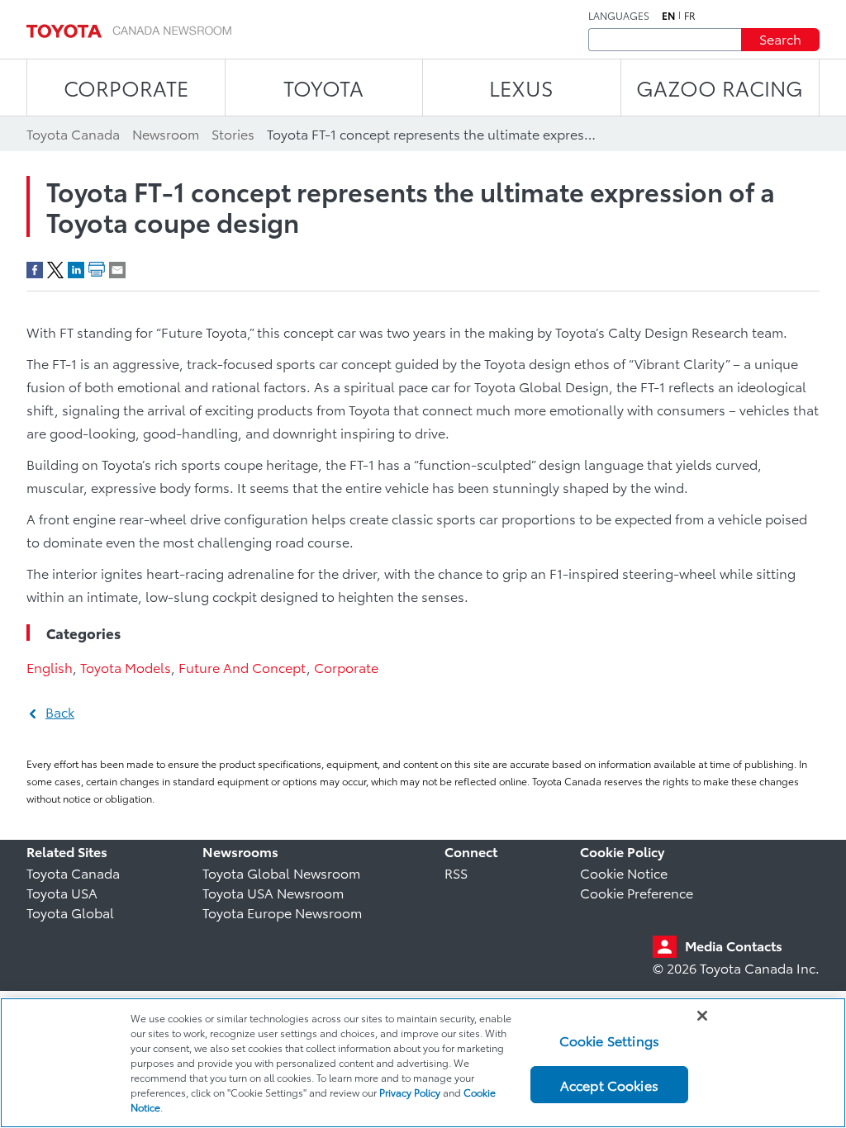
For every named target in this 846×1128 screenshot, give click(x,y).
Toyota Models (125, 666)
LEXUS (521, 87)
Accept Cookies (609, 1084)
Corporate (346, 666)
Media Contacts (733, 945)
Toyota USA (61, 892)
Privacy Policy (409, 1092)
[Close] (702, 1016)
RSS (456, 872)
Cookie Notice (624, 872)
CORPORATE (126, 87)
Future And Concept (242, 666)
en (668, 16)
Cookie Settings (609, 1040)
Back (59, 711)
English (49, 666)
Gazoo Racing (719, 87)
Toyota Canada (73, 872)
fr (690, 16)
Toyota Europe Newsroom (282, 912)
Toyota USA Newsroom (273, 892)
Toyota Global (70, 912)
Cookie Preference (636, 892)
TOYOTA (323, 87)
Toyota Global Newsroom (281, 872)
